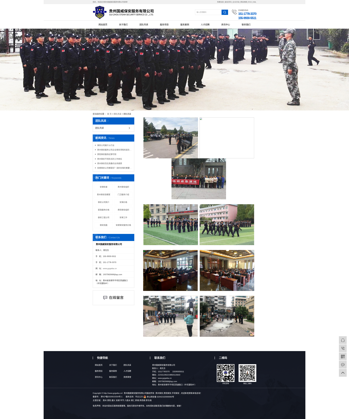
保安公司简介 (103, 202)
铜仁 (133, 400)
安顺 (118, 400)
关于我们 (123, 24)
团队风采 (143, 24)
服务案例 (184, 24)
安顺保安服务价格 (123, 225)
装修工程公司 (103, 217)
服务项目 (164, 24)
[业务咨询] (343, 340)
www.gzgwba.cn (110, 268)
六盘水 (128, 400)
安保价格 (123, 202)
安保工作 (123, 217)
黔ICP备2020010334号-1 (111, 397)
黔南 (137, 400)
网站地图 (243, 2)
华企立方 (139, 397)
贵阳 (109, 400)
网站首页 (103, 24)
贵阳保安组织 (123, 210)
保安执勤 (103, 225)
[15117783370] (343, 348)
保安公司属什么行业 (105, 145)
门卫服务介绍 (123, 194)
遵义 (114, 400)
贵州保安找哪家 (103, 194)
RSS (250, 2)
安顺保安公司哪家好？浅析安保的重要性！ (114, 168)
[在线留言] (343, 365)
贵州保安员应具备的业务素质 (109, 163)
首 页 (109, 114)
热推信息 (220, 2)
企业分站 (236, 2)
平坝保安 (175, 393)
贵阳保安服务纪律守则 (106, 154)
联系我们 (246, 24)
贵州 (105, 400)
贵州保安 (159, 393)
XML (254, 2)
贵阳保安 (167, 393)
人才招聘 (205, 24)
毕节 (122, 400)
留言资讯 (228, 2)
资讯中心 (225, 24)
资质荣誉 (127, 377)
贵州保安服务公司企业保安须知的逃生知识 (114, 150)
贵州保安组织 (123, 187)
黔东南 (149, 400)
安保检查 (103, 187)
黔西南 (143, 400)
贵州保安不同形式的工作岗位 (109, 159)
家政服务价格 (103, 210)
